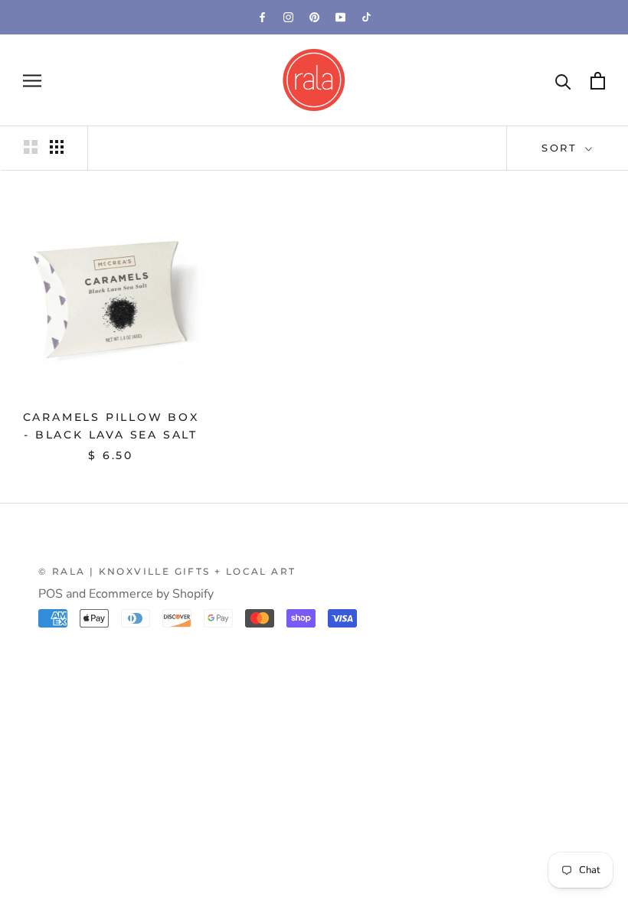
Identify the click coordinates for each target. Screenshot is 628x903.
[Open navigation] (32, 80)
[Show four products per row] (57, 147)
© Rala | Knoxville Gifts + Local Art (167, 571)
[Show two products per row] (31, 147)
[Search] (563, 81)
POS (50, 593)
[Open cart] (597, 81)
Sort (561, 148)
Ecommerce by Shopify (151, 593)
